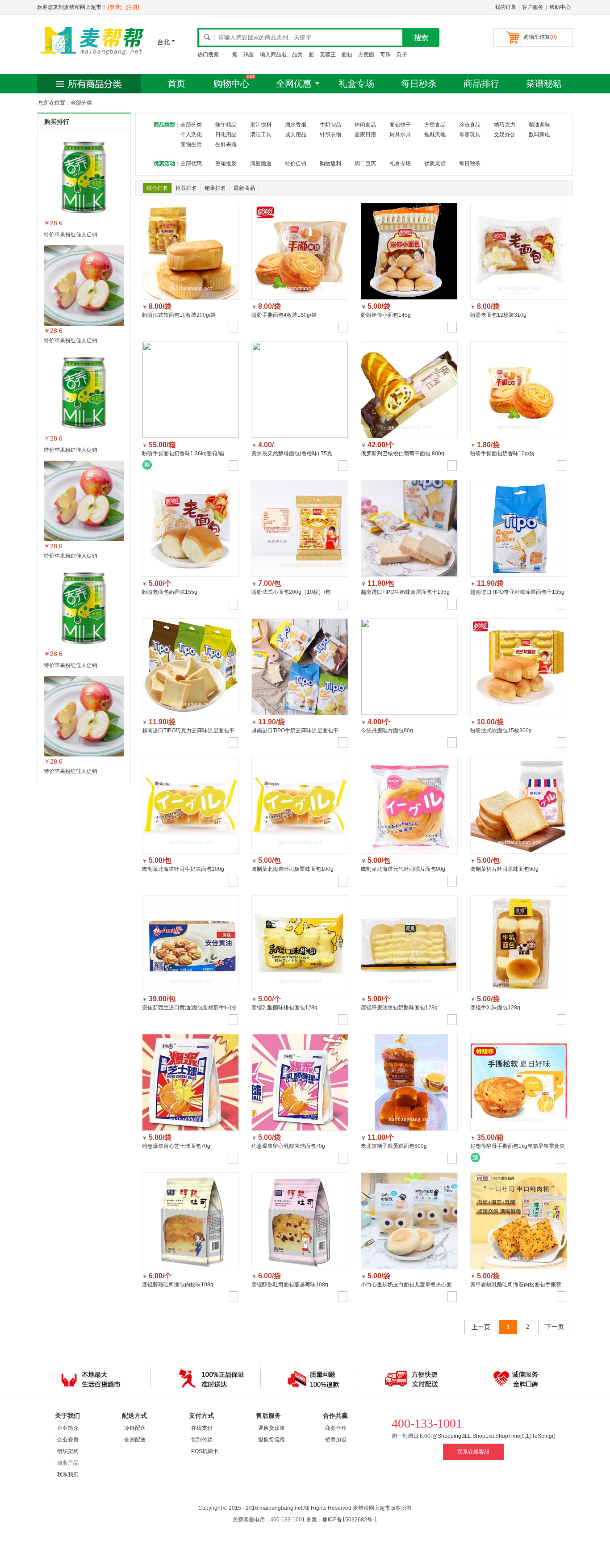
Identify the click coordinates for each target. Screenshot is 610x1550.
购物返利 (330, 163)
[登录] (114, 7)
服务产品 (68, 1463)
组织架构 (68, 1451)
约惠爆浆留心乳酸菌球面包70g (288, 1146)
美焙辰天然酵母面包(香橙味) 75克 (291, 453)
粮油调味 (539, 125)
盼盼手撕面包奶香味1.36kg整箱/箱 (183, 453)
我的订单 (505, 7)
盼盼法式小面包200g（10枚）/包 (290, 592)
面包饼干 (400, 125)
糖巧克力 (504, 125)
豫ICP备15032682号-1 (349, 1519)
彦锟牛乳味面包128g (495, 1007)
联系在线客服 (473, 1452)
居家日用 (365, 134)
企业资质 (68, 1440)
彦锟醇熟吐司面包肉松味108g (177, 1284)
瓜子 (402, 54)
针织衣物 (330, 134)
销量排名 (215, 188)
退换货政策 (271, 1428)
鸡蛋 (248, 54)
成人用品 (295, 134)
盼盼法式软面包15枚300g (501, 730)
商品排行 (481, 83)
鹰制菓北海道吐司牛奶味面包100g (183, 869)
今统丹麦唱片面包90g (387, 730)
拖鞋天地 (435, 134)
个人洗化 (191, 134)
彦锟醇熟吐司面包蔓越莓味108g (289, 1284)
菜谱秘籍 (544, 83)
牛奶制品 (330, 125)
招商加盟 (336, 1440)
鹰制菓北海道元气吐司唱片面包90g (403, 869)
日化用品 (226, 134)
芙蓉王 (328, 54)
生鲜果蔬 (226, 144)
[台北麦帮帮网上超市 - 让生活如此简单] (92, 57)
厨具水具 (400, 134)
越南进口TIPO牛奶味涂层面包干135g (405, 592)
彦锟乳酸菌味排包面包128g (284, 1007)
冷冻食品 (469, 125)
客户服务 (532, 7)
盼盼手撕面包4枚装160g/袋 (284, 315)
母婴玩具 (469, 134)
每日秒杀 (419, 83)
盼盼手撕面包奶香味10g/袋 (502, 453)
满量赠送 (261, 163)
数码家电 (539, 134)
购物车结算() (540, 37)
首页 (176, 83)
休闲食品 (365, 125)
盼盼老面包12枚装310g (498, 315)
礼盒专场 (356, 83)
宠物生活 (191, 144)
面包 (347, 54)
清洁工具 (261, 134)
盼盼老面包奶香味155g (169, 592)
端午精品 (226, 125)
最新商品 (244, 188)
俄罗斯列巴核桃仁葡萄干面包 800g (402, 453)
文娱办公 (504, 134)
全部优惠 (191, 163)
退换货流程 (271, 1440)
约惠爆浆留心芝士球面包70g (176, 1146)
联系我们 (68, 1474)
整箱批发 (226, 163)
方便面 (366, 54)
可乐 (385, 54)
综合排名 (157, 188)
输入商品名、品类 (281, 54)
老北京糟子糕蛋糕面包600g (394, 1146)
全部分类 (191, 125)
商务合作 (336, 1428)
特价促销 (295, 163)
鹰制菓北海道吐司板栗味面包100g (292, 869)
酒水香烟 (295, 125)
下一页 (554, 1326)
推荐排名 (186, 188)
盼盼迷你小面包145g (386, 315)
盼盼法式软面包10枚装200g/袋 (179, 315)
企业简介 (68, 1428)
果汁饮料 (261, 125)
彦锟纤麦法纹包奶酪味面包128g (399, 1007)
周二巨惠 (365, 163)
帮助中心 (560, 7)
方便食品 (435, 125)
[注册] (132, 7)
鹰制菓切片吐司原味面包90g (504, 869)
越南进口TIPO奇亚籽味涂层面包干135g (517, 592)
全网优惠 (294, 83)
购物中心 (231, 83)
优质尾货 (435, 163)
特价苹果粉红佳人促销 (70, 234)
